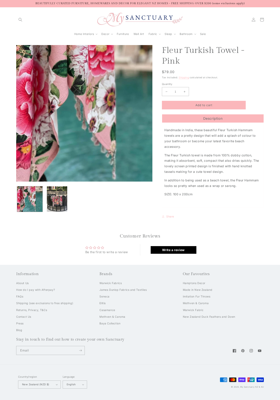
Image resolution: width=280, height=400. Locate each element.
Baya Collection (109, 323)
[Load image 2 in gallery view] (57, 199)
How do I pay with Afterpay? (35, 289)
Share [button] (170, 216)
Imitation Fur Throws (196, 296)
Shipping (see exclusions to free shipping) (44, 303)
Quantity (167, 84)
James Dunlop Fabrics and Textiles (123, 289)
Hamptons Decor (194, 283)
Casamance (107, 310)
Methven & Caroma (112, 316)
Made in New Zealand (197, 289)
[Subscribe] (80, 350)
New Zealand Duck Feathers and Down (209, 316)
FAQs (19, 296)
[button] (20, 19)
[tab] (213, 118)
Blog (19, 330)
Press (20, 323)
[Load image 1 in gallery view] (29, 199)
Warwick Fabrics (110, 283)
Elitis (102, 303)
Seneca (104, 296)
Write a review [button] (173, 250)
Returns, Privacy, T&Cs (31, 310)
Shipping (184, 77)
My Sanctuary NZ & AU (252, 387)
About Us (22, 283)
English (71, 384)
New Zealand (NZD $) (35, 384)
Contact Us (23, 316)
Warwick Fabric (193, 310)
